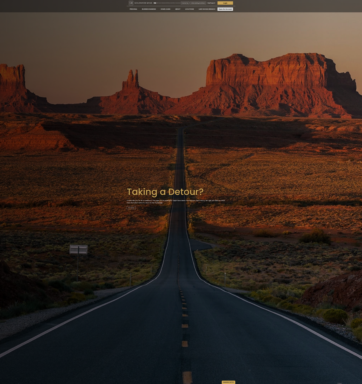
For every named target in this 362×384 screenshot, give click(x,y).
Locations (189, 9)
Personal (133, 9)
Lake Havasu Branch (207, 9)
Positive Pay (185, 3)
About (177, 9)
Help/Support (211, 3)
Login (225, 3)
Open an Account (225, 9)
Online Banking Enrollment (198, 3)
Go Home (131, 208)
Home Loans (165, 9)
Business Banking (149, 9)
